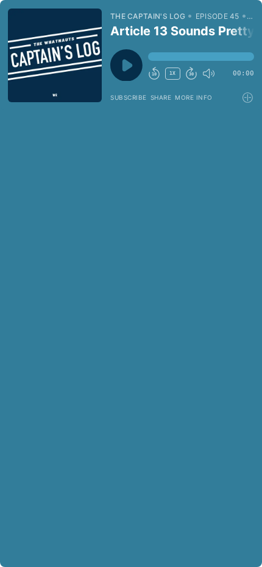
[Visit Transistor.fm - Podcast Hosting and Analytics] (248, 97)
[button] (201, 56)
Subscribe (128, 97)
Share (161, 97)
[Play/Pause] (55, 55)
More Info (194, 97)
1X (172, 73)
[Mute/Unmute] (208, 73)
